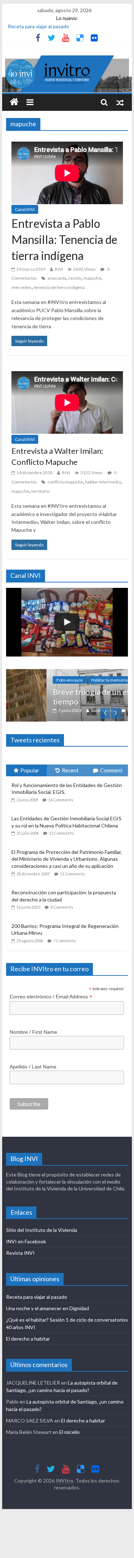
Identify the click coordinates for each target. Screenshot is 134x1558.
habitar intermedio (103, 482)
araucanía (57, 278)
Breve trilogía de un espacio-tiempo (68, 696)
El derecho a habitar (28, 1339)
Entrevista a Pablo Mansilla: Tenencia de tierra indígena (64, 239)
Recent (70, 770)
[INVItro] (14, 102)
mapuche (92, 278)
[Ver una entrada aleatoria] (120, 102)
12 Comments (61, 833)
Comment (111, 770)
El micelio (69, 1432)
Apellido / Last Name (33, 1067)
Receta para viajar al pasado (38, 26)
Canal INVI (25, 209)
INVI (59, 269)
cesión (74, 278)
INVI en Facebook (26, 1241)
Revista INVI (20, 1253)
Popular (29, 770)
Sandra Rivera (70, 710)
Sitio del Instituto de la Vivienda (41, 1230)
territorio (40, 491)
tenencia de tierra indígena (59, 287)
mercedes (21, 287)
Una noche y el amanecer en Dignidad (47, 1308)
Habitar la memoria (76, 680)
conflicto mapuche (65, 482)
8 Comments (61, 907)
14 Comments (60, 799)
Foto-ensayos (36, 680)
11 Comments (72, 873)
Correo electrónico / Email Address (51, 996)
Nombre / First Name (33, 1032)
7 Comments (64, 940)
